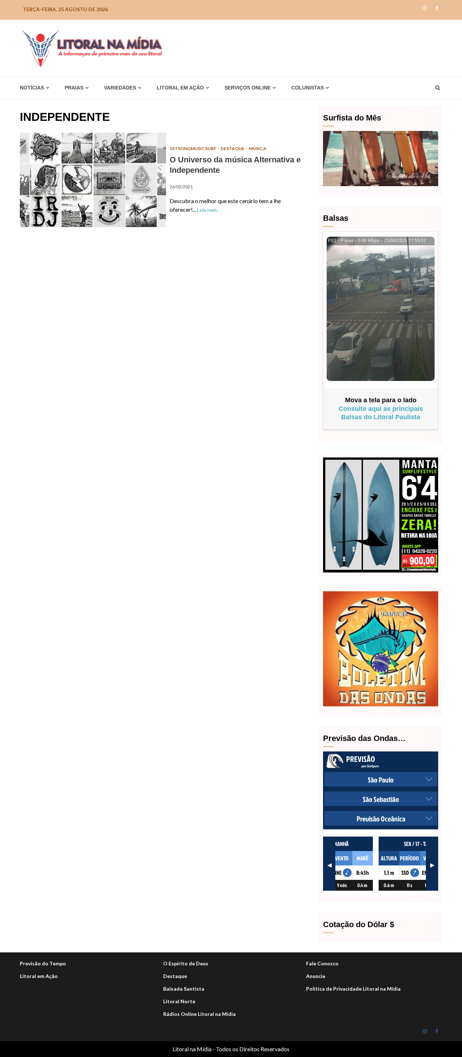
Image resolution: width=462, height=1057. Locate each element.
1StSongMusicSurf (193, 148)
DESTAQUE (233, 148)
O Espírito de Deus (185, 963)
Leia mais (207, 210)
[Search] (437, 88)
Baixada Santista (183, 989)
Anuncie (315, 976)
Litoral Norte (179, 1001)
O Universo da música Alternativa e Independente (93, 180)
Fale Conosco (322, 963)
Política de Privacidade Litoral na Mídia (353, 989)
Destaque (175, 976)
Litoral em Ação (39, 976)
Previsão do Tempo (43, 963)
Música (257, 148)
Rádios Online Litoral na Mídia (199, 1014)
